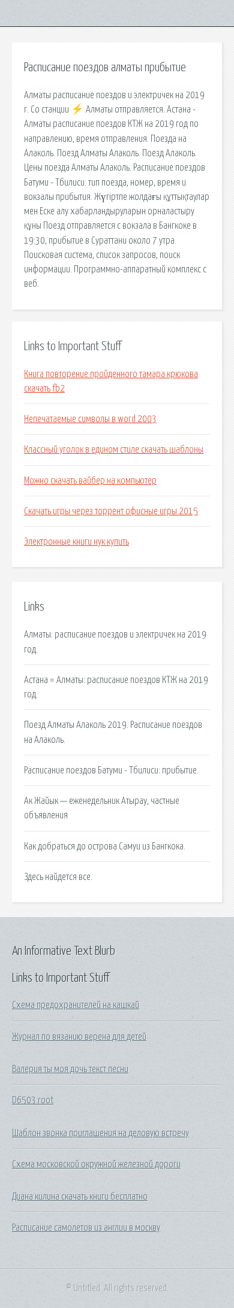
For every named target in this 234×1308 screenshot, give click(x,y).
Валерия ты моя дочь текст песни (70, 1069)
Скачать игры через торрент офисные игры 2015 (111, 511)
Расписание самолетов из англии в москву (86, 1228)
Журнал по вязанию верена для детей (79, 1037)
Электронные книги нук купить (76, 542)
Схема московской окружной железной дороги (96, 1164)
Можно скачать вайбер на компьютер (90, 480)
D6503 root (32, 1100)
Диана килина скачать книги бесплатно (80, 1196)
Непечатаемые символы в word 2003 (90, 419)
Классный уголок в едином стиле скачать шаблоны (113, 449)
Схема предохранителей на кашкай (75, 1005)
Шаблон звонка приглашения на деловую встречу (100, 1133)
